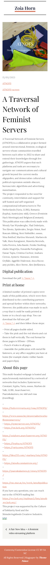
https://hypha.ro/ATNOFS (18, 443)
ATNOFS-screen (10, 89)
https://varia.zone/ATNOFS (18, 447)
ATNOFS (6, 83)
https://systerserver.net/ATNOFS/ (22, 423)
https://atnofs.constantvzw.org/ (21, 463)
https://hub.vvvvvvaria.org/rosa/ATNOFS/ (24, 408)
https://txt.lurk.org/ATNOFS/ (20, 427)
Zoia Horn (25, 8)
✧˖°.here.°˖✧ (28, 278)
